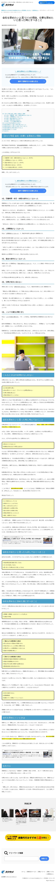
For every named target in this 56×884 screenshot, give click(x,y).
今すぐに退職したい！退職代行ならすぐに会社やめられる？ (48, 820)
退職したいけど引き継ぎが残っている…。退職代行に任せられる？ (35, 820)
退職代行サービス (31, 871)
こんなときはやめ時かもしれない (12, 123)
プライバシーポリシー (11, 876)
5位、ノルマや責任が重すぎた (13, 121)
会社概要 (3, 876)
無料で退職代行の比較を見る (28, 81)
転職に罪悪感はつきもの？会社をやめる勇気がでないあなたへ (7, 820)
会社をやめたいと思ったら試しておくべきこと (15, 126)
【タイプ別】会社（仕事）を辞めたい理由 (14, 113)
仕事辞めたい (50, 874)
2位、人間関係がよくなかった (13, 116)
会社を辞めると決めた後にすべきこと (13, 127)
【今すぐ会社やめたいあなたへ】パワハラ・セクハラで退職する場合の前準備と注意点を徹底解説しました (21, 821)
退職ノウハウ (41, 871)
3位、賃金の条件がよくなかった (14, 118)
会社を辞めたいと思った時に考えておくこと (15, 124)
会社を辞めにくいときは (10, 129)
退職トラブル (50, 871)
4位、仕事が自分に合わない (13, 120)
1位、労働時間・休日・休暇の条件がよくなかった (18, 115)
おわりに (6, 131)
